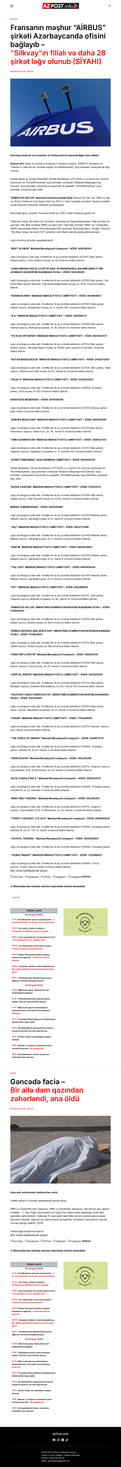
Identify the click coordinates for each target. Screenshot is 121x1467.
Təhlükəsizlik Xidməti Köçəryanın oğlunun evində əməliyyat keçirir (32, 979)
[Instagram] (58, 1440)
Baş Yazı (14, 19)
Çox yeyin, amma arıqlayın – (30, 929)
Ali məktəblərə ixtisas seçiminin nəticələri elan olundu (30, 1055)
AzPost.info (60, 1434)
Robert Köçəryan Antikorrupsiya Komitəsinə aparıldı (31, 957)
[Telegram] (62, 1440)
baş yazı (16, 897)
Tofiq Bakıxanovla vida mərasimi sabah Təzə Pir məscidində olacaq (31, 1000)
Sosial (13, 1073)
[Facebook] (54, 1440)
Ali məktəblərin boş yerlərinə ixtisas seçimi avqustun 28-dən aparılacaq (32, 1029)
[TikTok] (67, 1440)
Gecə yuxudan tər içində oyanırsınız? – (33, 938)
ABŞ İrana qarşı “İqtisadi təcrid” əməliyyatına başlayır (31, 991)
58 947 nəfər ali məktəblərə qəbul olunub (31, 1038)
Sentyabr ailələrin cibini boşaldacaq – (33, 969)
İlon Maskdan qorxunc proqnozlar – (33, 921)
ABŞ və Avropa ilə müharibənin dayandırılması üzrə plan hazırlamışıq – (31, 1010)
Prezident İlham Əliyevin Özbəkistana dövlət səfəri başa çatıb (33, 1020)
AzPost (86, 876)
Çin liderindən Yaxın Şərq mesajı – (32, 947)
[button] (11, 6)
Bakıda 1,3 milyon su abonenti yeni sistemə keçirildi (32, 1047)
